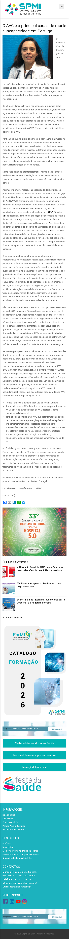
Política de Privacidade (13, 829)
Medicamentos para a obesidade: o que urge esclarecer (39, 585)
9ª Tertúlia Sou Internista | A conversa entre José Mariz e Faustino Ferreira (41, 601)
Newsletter (8, 847)
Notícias (7, 843)
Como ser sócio (10, 822)
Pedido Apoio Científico (14, 826)
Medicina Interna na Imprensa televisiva (21, 854)
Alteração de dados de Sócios (17, 858)
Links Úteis (8, 818)
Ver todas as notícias (13, 617)
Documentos (9, 815)
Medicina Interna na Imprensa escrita (20, 851)
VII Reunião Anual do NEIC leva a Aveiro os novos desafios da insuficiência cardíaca (40, 569)
